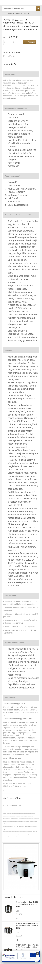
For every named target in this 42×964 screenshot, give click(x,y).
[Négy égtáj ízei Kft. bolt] (21, 3)
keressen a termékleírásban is (18, 13)
